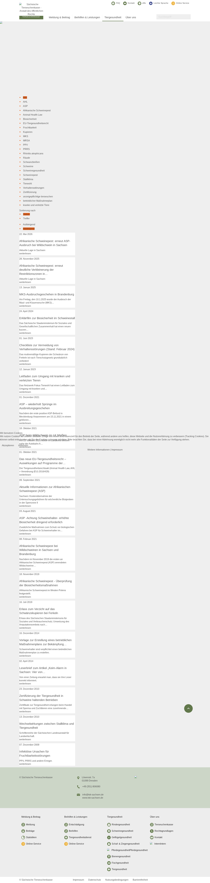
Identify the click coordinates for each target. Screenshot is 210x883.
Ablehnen (23, 445)
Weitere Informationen (98, 449)
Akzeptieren (8, 445)
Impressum (117, 449)
